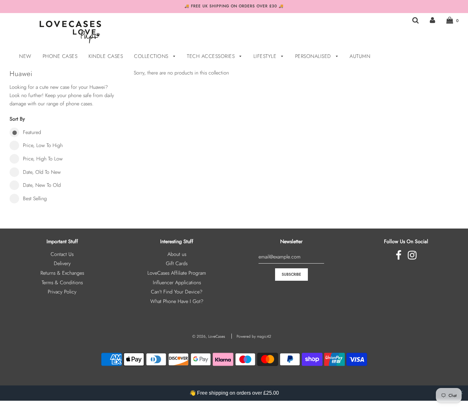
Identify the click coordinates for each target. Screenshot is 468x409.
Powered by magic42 (254, 336)
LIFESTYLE (265, 56)
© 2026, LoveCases (208, 336)
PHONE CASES (60, 56)
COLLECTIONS (152, 56)
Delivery (62, 263)
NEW (25, 56)
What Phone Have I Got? (176, 301)
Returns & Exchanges (62, 273)
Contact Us (62, 254)
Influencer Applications (177, 282)
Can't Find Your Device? (176, 291)
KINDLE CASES (106, 56)
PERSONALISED (314, 56)
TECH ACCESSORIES (212, 56)
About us (176, 254)
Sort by (17, 119)
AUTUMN (360, 56)
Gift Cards (177, 263)
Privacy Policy (62, 291)
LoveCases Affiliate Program (176, 273)
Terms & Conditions (62, 282)
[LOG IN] (432, 20)
